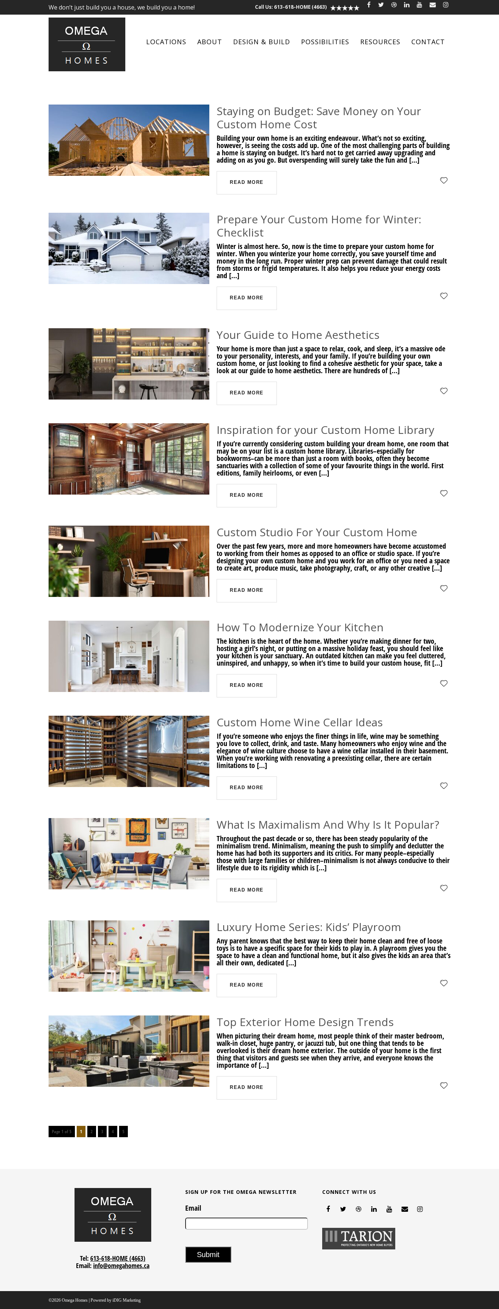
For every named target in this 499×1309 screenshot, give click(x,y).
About (209, 41)
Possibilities (325, 41)
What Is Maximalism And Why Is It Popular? (328, 824)
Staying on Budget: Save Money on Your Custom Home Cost (319, 117)
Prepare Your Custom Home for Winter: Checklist (319, 226)
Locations (166, 41)
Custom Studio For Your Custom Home (317, 532)
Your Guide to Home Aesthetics (298, 334)
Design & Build (261, 41)
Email (193, 1208)
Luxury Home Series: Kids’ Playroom (309, 926)
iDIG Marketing (127, 1300)
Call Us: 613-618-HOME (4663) (291, 7)
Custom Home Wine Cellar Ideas (300, 722)
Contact (428, 41)
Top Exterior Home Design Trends (305, 1021)
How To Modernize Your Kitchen (300, 627)
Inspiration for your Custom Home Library (325, 429)
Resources (380, 41)
